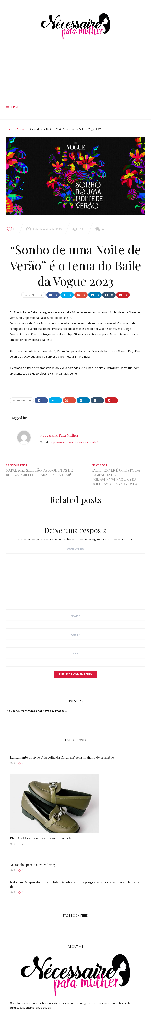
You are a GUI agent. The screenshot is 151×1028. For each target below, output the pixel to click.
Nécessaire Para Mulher (59, 435)
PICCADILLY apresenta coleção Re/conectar (41, 838)
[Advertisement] (75, 73)
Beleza (20, 129)
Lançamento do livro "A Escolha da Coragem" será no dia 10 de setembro (62, 757)
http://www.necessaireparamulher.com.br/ (74, 442)
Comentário (75, 549)
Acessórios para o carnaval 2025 (33, 865)
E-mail (75, 635)
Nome (75, 616)
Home (9, 129)
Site (75, 654)
